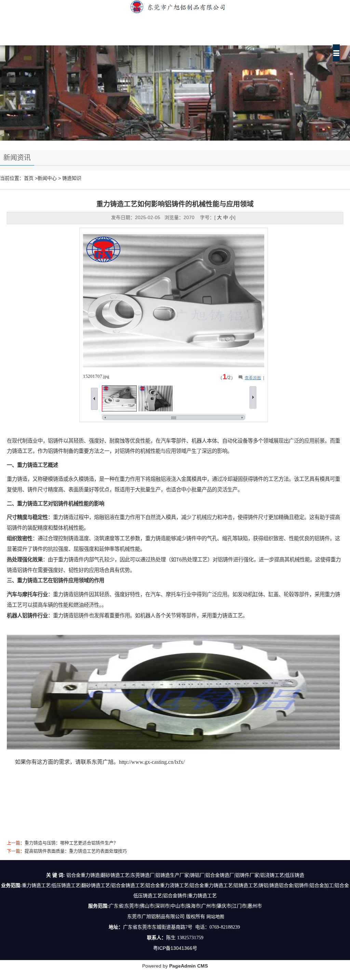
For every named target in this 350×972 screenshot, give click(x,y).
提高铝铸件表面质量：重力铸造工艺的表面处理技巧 (76, 851)
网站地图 (215, 916)
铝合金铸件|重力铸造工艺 (190, 895)
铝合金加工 (322, 885)
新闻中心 (47, 178)
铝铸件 (301, 885)
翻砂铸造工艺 (95, 885)
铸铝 (263, 885)
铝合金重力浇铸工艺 (167, 885)
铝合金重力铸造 (206, 885)
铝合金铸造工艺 (128, 885)
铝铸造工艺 (246, 885)
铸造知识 (71, 178)
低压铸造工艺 (66, 885)
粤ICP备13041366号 (175, 948)
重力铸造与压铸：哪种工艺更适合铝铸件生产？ (71, 842)
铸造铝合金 (281, 885)
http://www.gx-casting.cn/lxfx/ (152, 762)
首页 (28, 178)
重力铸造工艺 (36, 885)
